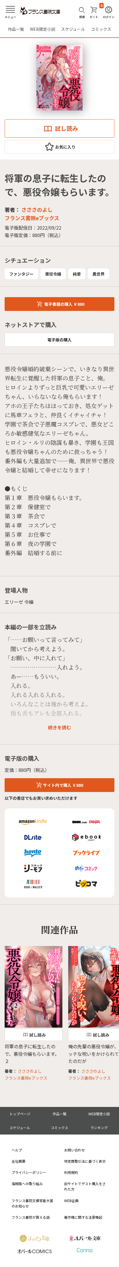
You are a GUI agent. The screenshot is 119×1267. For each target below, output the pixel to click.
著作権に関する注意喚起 (83, 1217)
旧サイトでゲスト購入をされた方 (85, 1186)
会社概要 (18, 1161)
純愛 (77, 274)
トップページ (20, 1113)
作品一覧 (16, 29)
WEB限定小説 (42, 29)
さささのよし (37, 209)
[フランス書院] (40, 11)
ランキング (99, 1127)
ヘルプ (17, 1149)
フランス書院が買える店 (31, 1217)
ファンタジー (21, 274)
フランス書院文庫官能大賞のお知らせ (32, 1203)
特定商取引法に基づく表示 (85, 1161)
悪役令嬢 (53, 274)
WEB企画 (71, 1200)
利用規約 (71, 1172)
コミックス (101, 29)
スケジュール (73, 29)
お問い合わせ (74, 1149)
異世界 (98, 274)
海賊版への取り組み (27, 1183)
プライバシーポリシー (29, 1172)
